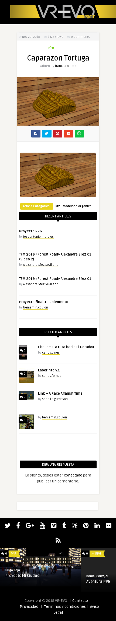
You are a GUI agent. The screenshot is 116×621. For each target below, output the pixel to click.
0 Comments (80, 37)
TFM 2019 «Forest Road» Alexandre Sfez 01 (55, 279)
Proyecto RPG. (31, 231)
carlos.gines (51, 352)
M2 (57, 206)
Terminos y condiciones (65, 606)
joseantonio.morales (38, 237)
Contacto (80, 600)
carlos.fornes (51, 376)
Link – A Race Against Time (60, 393)
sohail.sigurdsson (55, 399)
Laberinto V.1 (49, 370)
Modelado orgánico (77, 206)
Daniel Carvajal (38, 576)
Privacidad (29, 606)
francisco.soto (65, 66)
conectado (73, 475)
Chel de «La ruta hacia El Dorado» (66, 347)
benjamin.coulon (35, 307)
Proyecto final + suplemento (43, 302)
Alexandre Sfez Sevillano (40, 265)
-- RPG (37, 553)
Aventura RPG (40, 581)
